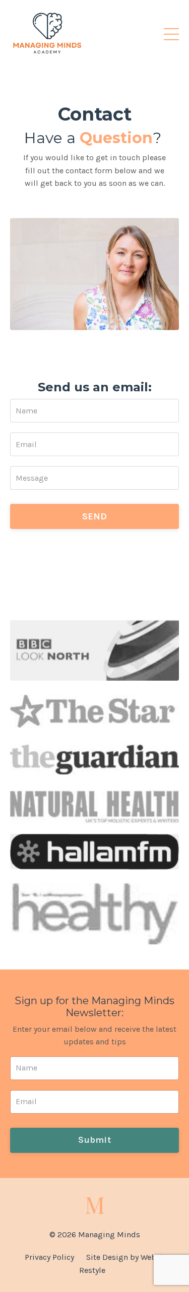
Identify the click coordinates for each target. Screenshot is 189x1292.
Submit (94, 1139)
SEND (94, 516)
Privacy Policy (49, 1257)
